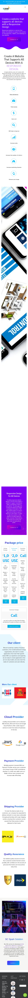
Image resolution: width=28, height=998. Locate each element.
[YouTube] (22, 979)
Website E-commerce (17, 945)
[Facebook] (20, 979)
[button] (3, 693)
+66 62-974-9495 (5, 993)
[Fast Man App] (13, 983)
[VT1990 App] (13, 988)
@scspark (19, 1)
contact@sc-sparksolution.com (14, 3)
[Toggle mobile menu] (25, 7)
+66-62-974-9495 (9, 1)
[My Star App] (13, 993)
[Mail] (24, 979)
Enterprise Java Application (11, 947)
